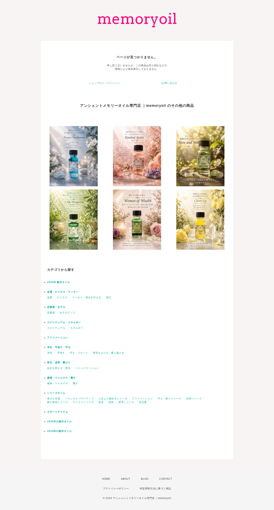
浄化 (49, 352)
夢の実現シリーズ (57, 402)
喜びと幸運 (53, 398)
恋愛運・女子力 (56, 307)
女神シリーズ (194, 398)
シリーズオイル (56, 393)
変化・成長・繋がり (59, 362)
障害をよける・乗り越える (108, 352)
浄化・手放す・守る (59, 347)
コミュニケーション (87, 368)
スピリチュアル (56, 328)
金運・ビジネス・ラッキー (62, 291)
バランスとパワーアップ (79, 398)
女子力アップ (67, 312)
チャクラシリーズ (83, 402)
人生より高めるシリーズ (112, 398)
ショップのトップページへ (104, 83)
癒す (75, 383)
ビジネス (62, 297)
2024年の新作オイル (59, 431)
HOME (106, 478)
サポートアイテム (57, 411)
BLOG (144, 478)
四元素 (143, 402)
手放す (61, 352)
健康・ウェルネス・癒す (61, 377)
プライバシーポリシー (116, 488)
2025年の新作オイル (59, 421)
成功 (108, 297)
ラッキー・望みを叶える (86, 297)
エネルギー (76, 328)
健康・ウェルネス (57, 383)
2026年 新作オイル (58, 282)
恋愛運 (51, 312)
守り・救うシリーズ (169, 398)
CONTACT (165, 478)
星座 (101, 402)
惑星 (111, 402)
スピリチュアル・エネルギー (64, 322)
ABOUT (125, 478)
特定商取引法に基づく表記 (155, 488)
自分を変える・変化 (59, 368)
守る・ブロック (79, 352)
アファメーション (57, 337)
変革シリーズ (126, 402)
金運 (49, 297)
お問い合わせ (169, 83)
